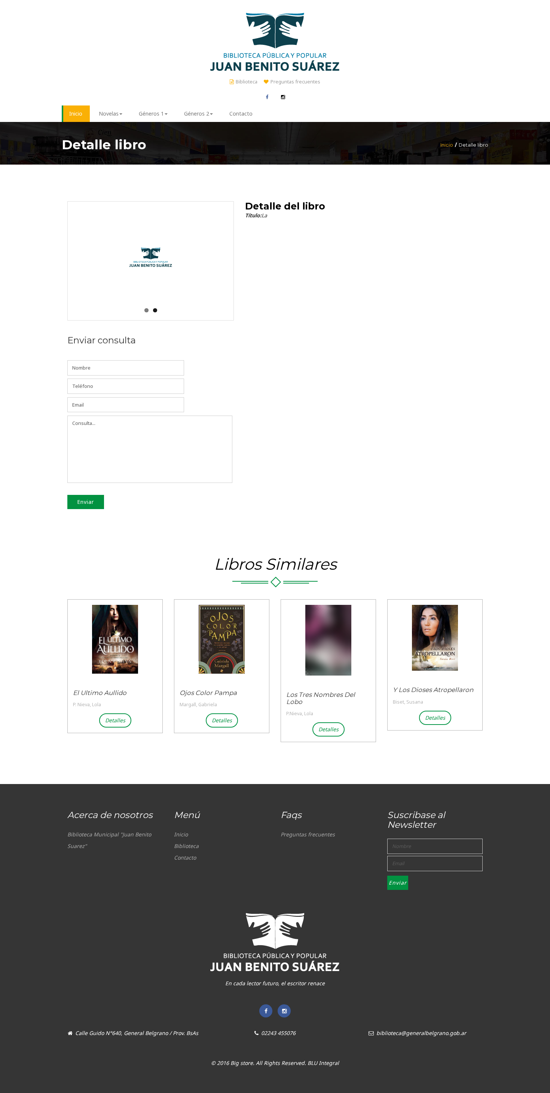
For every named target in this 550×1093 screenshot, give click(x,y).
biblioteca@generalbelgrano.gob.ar (421, 1033)
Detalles (115, 720)
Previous (68, 249)
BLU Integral (323, 1062)
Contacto (185, 857)
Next (232, 249)
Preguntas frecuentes (295, 82)
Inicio (446, 145)
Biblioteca (246, 82)
